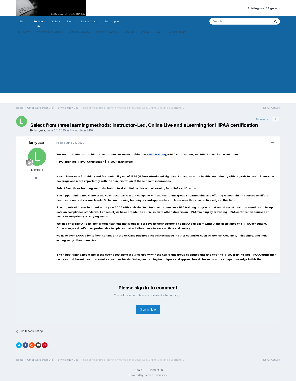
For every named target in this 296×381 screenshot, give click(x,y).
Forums (38, 21)
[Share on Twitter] (19, 345)
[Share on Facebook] (25, 345)
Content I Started (106, 31)
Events (145, 31)
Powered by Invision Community (148, 375)
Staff (159, 31)
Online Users (178, 31)
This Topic (259, 21)
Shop (23, 21)
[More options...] (273, 142)
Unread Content (79, 31)
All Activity (23, 31)
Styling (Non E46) (81, 130)
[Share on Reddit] (32, 345)
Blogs (70, 21)
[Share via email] (38, 345)
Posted (70, 142)
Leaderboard (89, 21)
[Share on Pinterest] (45, 345)
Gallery (55, 21)
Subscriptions (113, 21)
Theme (138, 370)
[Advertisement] (148, 65)
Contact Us (156, 370)
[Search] (275, 21)
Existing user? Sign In (263, 8)
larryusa (39, 130)
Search (129, 31)
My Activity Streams (49, 31)
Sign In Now (148, 309)
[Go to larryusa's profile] (21, 121)
